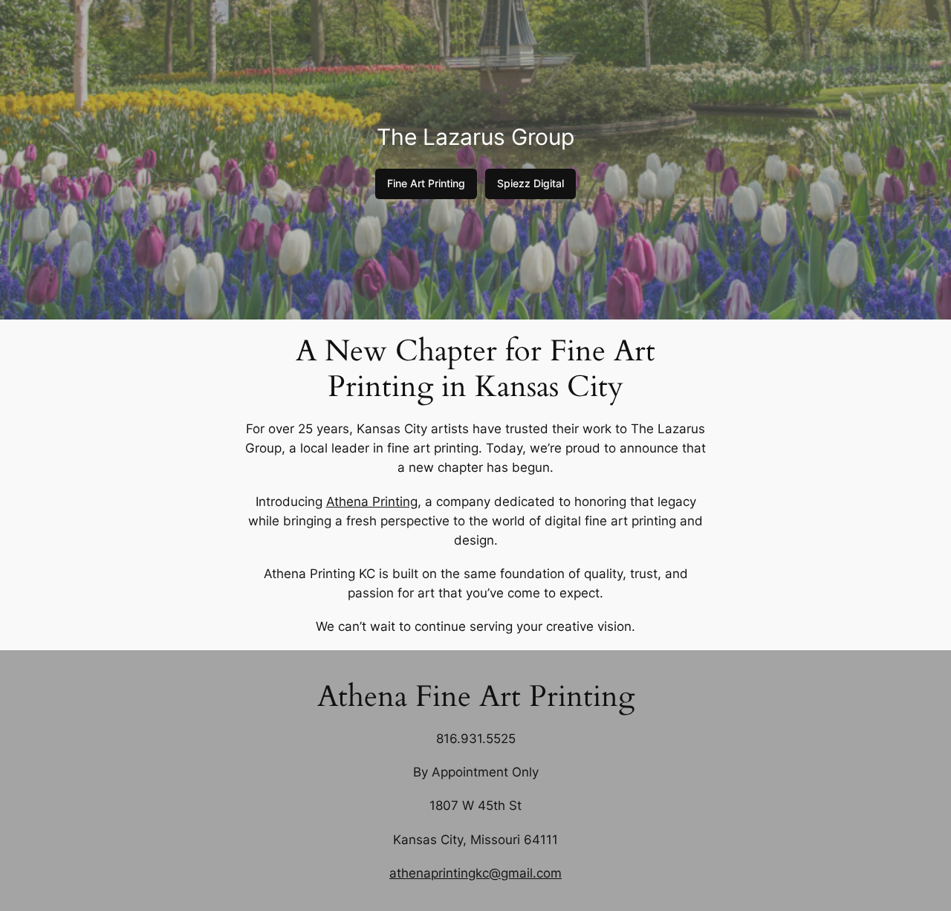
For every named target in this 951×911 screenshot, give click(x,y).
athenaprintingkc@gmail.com (475, 873)
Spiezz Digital (530, 183)
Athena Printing (372, 501)
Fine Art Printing (426, 183)
